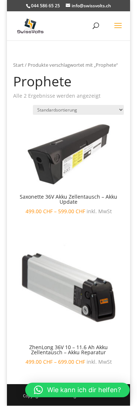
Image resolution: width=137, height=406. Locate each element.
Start (18, 65)
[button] (77, 390)
